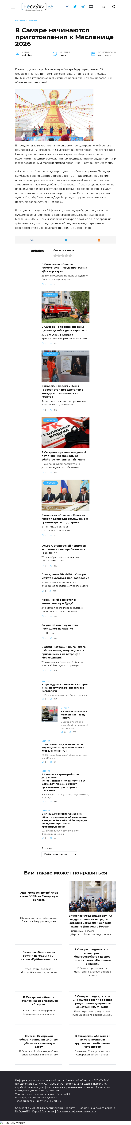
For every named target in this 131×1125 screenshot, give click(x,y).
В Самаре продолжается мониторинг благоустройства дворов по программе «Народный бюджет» (92, 956)
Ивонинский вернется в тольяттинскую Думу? (59, 601)
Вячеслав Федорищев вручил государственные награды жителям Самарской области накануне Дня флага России (90, 921)
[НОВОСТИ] (65, 320)
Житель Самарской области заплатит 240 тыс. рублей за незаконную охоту (38, 1041)
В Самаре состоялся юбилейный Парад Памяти (74, 714)
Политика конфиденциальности (76, 1111)
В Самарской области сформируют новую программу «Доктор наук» (64, 268)
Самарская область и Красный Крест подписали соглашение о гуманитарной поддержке (65, 519)
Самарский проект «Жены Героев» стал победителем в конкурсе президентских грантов (63, 391)
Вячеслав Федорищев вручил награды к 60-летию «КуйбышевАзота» (39, 956)
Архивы (47, 848)
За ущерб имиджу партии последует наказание (60, 626)
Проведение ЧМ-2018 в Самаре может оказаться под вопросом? (65, 576)
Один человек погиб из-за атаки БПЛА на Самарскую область (39, 896)
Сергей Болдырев (43, 1111)
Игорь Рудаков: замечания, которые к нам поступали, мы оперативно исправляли (65, 687)
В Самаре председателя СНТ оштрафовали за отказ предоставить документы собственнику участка (92, 1001)
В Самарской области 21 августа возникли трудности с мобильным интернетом (92, 1041)
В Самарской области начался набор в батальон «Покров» (39, 1001)
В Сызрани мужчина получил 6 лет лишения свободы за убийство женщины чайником (64, 456)
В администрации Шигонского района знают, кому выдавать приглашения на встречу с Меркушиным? (64, 652)
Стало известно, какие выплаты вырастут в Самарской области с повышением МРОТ (63, 747)
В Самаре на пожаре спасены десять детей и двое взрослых (64, 328)
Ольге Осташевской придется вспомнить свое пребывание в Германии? (64, 549)
